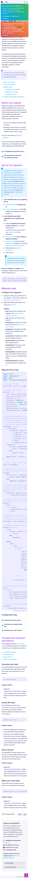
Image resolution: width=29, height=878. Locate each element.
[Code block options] (26, 277)
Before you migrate (9, 82)
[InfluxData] (2, 2)
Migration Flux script (11, 92)
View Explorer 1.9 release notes (10, 16)
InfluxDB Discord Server (12, 845)
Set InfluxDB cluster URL (21, 610)
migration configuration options (15, 245)
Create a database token (13, 209)
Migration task (8, 87)
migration (6, 309)
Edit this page (9, 863)
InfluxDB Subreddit (11, 850)
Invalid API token (9, 654)
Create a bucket (10, 237)
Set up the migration (10, 84)
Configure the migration (13, 89)
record (13, 304)
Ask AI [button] (26, 876)
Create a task (9, 241)
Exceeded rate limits (10, 652)
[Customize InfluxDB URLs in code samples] (25, 2)
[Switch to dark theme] (27, 2)
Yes (20, 814)
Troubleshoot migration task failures (14, 97)
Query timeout (8, 657)
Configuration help (11, 94)
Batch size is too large (10, 659)
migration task (10, 243)
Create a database (11, 204)
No (25, 814)
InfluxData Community (12, 847)
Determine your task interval (12, 300)
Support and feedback (11, 823)
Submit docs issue (11, 867)
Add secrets (11, 232)
